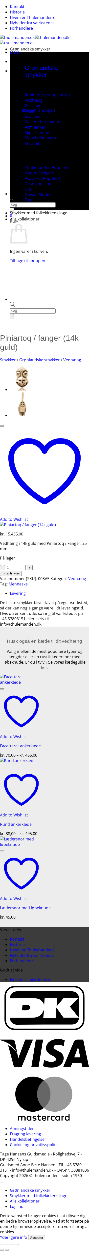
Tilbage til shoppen (37, 110)
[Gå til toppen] (2, 1182)
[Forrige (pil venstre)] (2, 1250)
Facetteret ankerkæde (20, 746)
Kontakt (17, 6)
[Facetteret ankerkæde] (21, 682)
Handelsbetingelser (28, 1139)
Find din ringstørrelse (30, 979)
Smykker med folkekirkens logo (38, 213)
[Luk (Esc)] (17, 1244)
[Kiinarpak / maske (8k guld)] (22, 389)
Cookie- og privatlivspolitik (34, 1144)
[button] (15, 52)
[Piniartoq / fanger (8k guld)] (22, 415)
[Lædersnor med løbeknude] (21, 844)
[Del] (12, 1244)
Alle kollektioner (25, 219)
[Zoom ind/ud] (2, 1244)
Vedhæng (72, 360)
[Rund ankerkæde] (18, 760)
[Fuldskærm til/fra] (7, 1244)
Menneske (18, 584)
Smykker (8, 360)
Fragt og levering (25, 1134)
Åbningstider (22, 1128)
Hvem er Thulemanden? (32, 17)
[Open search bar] (12, 199)
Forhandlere (21, 28)
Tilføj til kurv (11, 573)
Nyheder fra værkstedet (32, 22)
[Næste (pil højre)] (7, 1250)
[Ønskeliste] (2, 426)
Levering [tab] (18, 593)
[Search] (12, 316)
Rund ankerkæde (16, 824)
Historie (17, 12)
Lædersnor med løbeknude (25, 908)
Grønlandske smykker (30, 49)
